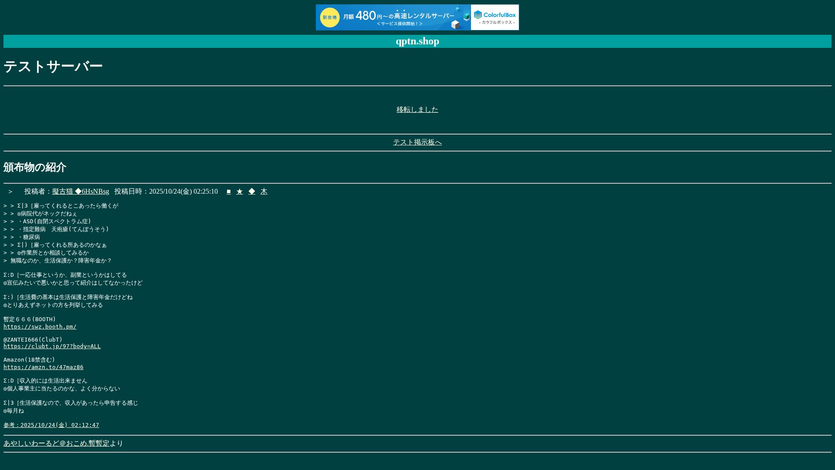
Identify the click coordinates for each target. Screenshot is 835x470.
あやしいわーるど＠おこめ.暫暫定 (56, 443)
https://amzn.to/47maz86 (43, 367)
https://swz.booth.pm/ (40, 326)
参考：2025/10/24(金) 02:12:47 (51, 425)
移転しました (417, 109)
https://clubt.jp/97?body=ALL (52, 346)
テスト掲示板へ (417, 142)
